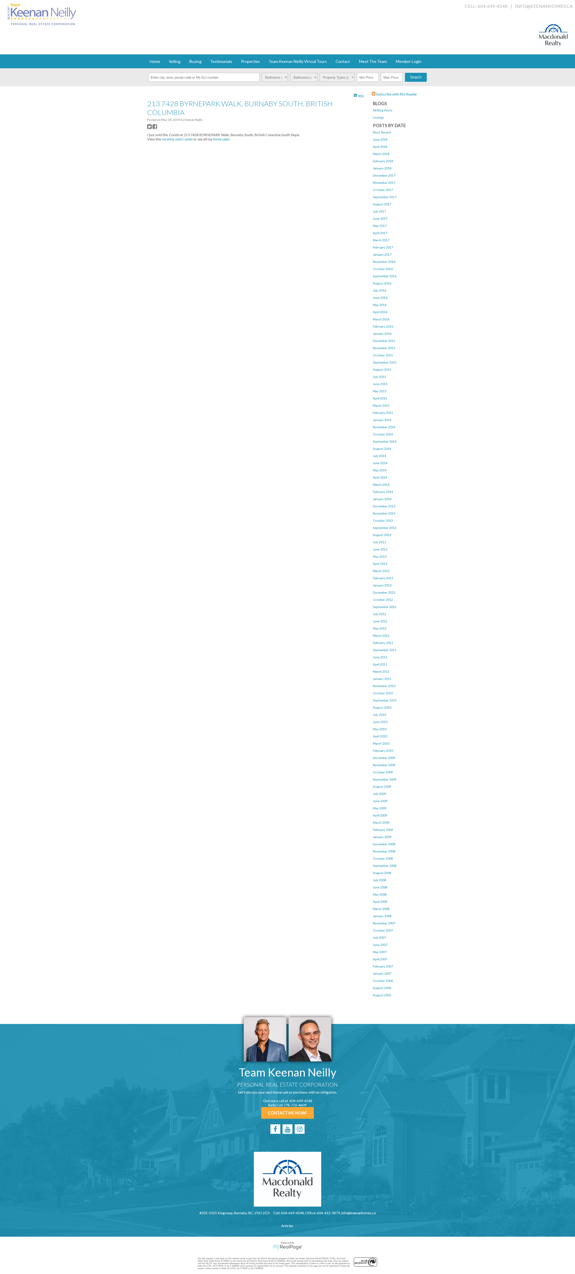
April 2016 (380, 312)
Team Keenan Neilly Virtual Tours (298, 61)
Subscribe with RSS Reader (396, 94)
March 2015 (381, 405)
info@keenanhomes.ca (544, 6)
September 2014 (384, 441)
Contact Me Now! (287, 1112)
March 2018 (381, 154)
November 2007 (384, 923)
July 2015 (379, 377)
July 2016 (379, 290)
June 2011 (380, 657)
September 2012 (384, 607)
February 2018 (383, 161)
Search (416, 77)
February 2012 (383, 643)
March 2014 (381, 484)
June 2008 (380, 887)
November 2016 (384, 262)
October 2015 (383, 355)
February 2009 (383, 830)
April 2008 (380, 901)
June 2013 (380, 549)
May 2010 (380, 729)
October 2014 (383, 434)
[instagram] (300, 1129)
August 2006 (382, 988)
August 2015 (382, 369)
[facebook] (275, 1129)
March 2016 (381, 319)
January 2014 (382, 499)
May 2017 (380, 226)
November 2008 (384, 851)
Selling (174, 61)
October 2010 (383, 693)
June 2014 (380, 463)
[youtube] (287, 1129)
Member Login (408, 61)
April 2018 (380, 147)
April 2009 (380, 815)
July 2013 (379, 542)
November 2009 (384, 765)
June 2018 (380, 139)
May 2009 (380, 808)
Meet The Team (373, 61)
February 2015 (383, 413)
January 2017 (382, 254)
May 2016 (380, 305)
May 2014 (380, 470)
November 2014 (384, 427)
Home (154, 61)
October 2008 (383, 858)
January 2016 (382, 333)
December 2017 (384, 175)
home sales (221, 139)
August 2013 (382, 535)
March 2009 (381, 822)
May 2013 (380, 556)
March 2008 (381, 909)
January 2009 (382, 837)
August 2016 (382, 283)
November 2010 (384, 686)
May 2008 (380, 894)
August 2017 (382, 204)
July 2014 (379, 456)
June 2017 (380, 218)
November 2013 (384, 513)
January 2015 (382, 420)
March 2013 (381, 571)
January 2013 (382, 585)
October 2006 (383, 981)
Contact (343, 61)
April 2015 (380, 398)
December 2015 (384, 341)
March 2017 (381, 240)
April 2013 (380, 564)
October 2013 (383, 520)
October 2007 (383, 930)
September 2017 (384, 197)
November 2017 (384, 182)
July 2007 (379, 937)
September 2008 (384, 866)
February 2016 (383, 326)
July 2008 (379, 880)
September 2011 (384, 650)
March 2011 (381, 671)
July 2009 (379, 794)
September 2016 (384, 276)
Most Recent (382, 132)
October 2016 (383, 269)
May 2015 (380, 391)
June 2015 (380, 384)
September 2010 (384, 700)
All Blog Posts (382, 110)
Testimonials (221, 61)
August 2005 (382, 995)
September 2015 (384, 362)
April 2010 (380, 736)
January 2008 (382, 916)
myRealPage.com (287, 1247)
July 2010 (379, 715)
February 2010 (383, 750)
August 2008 (382, 873)
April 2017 (380, 233)
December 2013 (384, 506)
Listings (378, 117)
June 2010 (380, 722)
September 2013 (384, 528)
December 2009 (384, 758)
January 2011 (382, 679)
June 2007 (380, 945)
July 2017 (379, 211)
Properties (250, 61)
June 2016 (380, 298)
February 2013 (383, 578)
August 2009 (382, 786)
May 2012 (380, 628)
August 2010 (382, 707)
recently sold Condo (177, 139)
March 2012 (381, 635)
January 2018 (382, 168)
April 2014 (380, 477)
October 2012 (383, 599)
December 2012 (384, 592)
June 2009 (380, 801)
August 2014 (382, 449)
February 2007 (383, 966)
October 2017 (383, 190)
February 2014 (383, 492)
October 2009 (383, 772)
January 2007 (382, 973)
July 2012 (379, 614)
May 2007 (380, 952)
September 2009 (384, 779)
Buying (195, 61)
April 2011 (380, 664)
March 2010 (381, 743)
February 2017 (383, 247)
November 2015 (384, 348)
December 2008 (384, 844)
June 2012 (380, 621)
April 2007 (380, 959)
